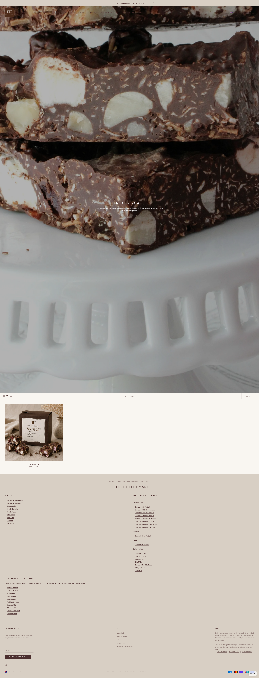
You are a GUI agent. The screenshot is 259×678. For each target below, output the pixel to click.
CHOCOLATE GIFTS (61, 12)
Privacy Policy (121, 633)
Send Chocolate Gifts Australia (144, 513)
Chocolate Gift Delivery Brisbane (145, 527)
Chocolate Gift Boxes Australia (144, 516)
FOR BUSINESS (106, 12)
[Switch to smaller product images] (7, 396)
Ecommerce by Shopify (137, 672)
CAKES (47, 12)
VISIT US (152, 12)
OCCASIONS (120, 12)
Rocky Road (34, 464)
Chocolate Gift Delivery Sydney (144, 521)
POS (123, 672)
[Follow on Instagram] (6, 665)
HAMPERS (93, 12)
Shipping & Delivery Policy (125, 646)
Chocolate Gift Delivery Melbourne (146, 524)
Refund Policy (121, 640)
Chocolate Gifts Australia (142, 507)
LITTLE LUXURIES (79, 12)
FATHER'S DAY (36, 12)
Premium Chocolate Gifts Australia (145, 518)
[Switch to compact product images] (11, 396)
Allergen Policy (121, 643)
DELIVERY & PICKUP (136, 12)
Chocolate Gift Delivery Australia (145, 510)
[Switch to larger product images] (4, 396)
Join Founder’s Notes (18, 657)
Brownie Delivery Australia (143, 536)
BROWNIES (23, 12)
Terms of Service (122, 636)
